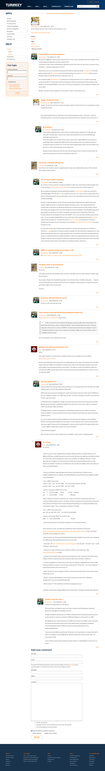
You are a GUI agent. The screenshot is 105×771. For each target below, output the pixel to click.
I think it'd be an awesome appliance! (51, 54)
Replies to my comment (51, 733)
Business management (13, 28)
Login (90, 2)
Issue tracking (10, 34)
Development (10, 56)
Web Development (74, 759)
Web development (11, 21)
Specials (9, 18)
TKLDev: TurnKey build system (30, 761)
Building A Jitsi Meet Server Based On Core (53, 347)
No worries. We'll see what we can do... (54, 298)
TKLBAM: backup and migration (30, 759)
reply (97, 94)
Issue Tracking (73, 761)
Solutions (26, 753)
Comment (34, 682)
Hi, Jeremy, (47, 442)
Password (10, 75)
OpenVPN (91, 755)
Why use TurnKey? (10, 755)
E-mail (32, 659)
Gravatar (72, 665)
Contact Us (8, 761)
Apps (29, 6)
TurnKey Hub (68, 6)
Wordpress (91, 761)
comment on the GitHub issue (49, 317)
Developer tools (11, 39)
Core (48, 231)
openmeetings (35, 46)
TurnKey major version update (59, 187)
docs (60, 193)
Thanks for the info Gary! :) (54, 599)
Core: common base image (29, 755)
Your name (33, 653)
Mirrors (7, 759)
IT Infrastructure (11, 23)
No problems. (47, 127)
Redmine (91, 765)
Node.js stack (92, 757)
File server (91, 763)
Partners (8, 763)
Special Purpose (73, 765)
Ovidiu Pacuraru (35, 26)
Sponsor (8, 765)
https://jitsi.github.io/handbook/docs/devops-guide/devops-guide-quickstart (65, 531)
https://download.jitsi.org (50, 552)
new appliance (85, 73)
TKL (85, 71)
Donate (49, 761)
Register (96, 2)
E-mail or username (12, 69)
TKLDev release (79, 191)
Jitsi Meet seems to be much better (51, 265)
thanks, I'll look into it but (50, 100)
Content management (12, 26)
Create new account (14, 86)
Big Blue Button (54, 79)
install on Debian (74, 220)
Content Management (75, 755)
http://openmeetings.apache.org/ (40, 32)
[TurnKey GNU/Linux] (14, 6)
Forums (38, 13)
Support (10, 51)
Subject (33, 676)
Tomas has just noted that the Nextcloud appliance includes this (61, 312)
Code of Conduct (10, 757)
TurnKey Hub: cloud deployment (30, 757)
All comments (38, 733)
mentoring (55, 73)
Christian (41, 165)
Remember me (12, 82)
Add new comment (37, 49)
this (45, 67)
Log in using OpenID (14, 85)
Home (32, 13)
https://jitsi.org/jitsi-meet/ (47, 358)
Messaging (9, 31)
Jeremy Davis (42, 57)
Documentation (11, 59)
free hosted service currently (83, 222)
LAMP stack (91, 759)
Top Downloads (94, 753)
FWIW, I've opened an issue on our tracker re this (57, 250)
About (8, 753)
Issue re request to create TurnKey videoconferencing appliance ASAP (62, 255)
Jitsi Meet (95, 217)
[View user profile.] (35, 21)
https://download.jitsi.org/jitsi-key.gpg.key (64, 543)
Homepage (34, 670)
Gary (40, 350)
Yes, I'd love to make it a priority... (52, 180)
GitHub (90, 71)
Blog (45, 6)
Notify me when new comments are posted (43, 730)
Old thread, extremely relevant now (51, 163)
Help (37, 6)
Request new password (15, 88)
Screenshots (56, 6)
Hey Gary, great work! (48, 381)
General (43, 13)
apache (33, 44)
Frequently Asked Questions (54, 757)
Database (9, 36)
